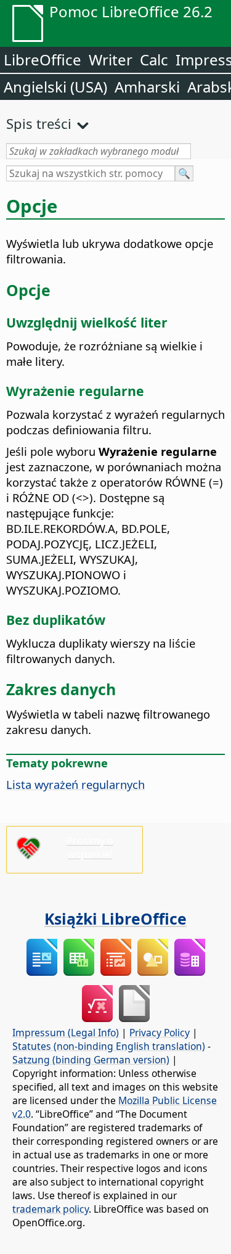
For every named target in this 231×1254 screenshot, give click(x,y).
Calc (154, 59)
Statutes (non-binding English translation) (108, 1046)
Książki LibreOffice (115, 918)
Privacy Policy (159, 1032)
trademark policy (50, 1209)
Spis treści (38, 123)
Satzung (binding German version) (90, 1059)
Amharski (147, 86)
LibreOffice (42, 59)
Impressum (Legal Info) (65, 1032)
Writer (110, 59)
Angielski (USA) (55, 86)
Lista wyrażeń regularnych (75, 784)
